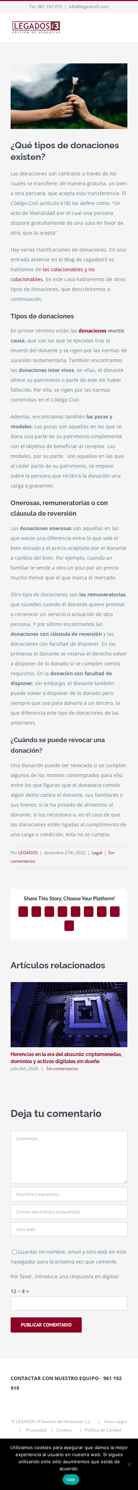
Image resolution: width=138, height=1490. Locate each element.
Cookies (66, 1430)
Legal (97, 853)
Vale (71, 1479)
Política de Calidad (104, 1430)
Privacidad (36, 1430)
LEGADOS (28, 853)
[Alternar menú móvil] (124, 28)
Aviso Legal (115, 1421)
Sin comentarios (62, 1069)
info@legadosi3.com (89, 7)
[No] (129, 1464)
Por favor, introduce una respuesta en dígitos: (65, 1276)
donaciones (92, 330)
